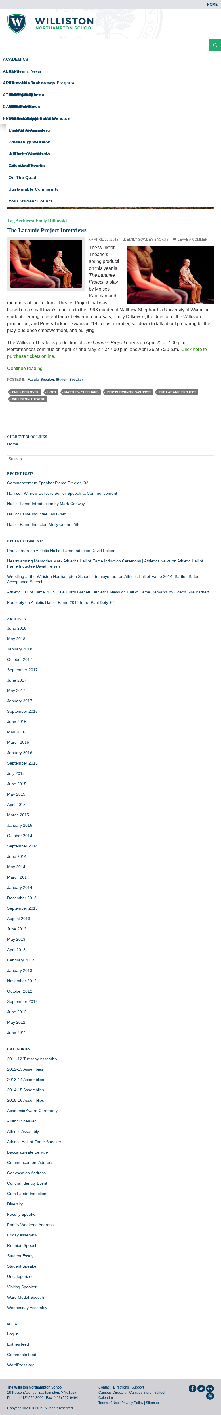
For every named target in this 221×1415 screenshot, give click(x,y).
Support (138, 1387)
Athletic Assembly (23, 1131)
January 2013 (19, 970)
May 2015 (16, 794)
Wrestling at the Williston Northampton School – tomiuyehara (62, 576)
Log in (12, 1333)
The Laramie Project (177, 392)
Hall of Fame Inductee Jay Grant (36, 514)
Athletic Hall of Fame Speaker (34, 1141)
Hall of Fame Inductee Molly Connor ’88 (43, 524)
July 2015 (16, 773)
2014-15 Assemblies (25, 1090)
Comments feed (21, 1354)
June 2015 (16, 784)
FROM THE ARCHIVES (25, 118)
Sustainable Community (34, 189)
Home (212, 5)
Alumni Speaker (21, 1121)
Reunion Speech (22, 1245)
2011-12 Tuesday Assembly (32, 1058)
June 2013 (16, 929)
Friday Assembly (22, 1235)
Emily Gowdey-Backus (148, 240)
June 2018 (16, 628)
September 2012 (22, 1001)
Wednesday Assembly (27, 1307)
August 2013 (18, 918)
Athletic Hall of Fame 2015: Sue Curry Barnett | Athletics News (63, 592)
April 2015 (16, 804)
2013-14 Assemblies (25, 1079)
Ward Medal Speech (25, 1297)
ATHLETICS (15, 94)
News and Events (27, 165)
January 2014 (19, 887)
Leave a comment (194, 240)
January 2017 (19, 701)
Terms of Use (108, 1403)
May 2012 (16, 1022)
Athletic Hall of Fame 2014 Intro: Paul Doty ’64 (73, 602)
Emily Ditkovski (25, 392)
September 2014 (22, 846)
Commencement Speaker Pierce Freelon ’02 (47, 483)
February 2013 (20, 960)
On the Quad (23, 177)
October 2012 (19, 991)
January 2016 (19, 752)
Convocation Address (26, 1173)
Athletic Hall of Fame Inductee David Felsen (75, 550)
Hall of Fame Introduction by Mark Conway (46, 503)
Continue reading (27, 368)
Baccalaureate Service (27, 1152)
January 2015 (19, 825)
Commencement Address (30, 1162)
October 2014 (19, 835)
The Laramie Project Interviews (47, 230)
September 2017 (22, 669)
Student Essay (20, 1255)
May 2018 (16, 638)
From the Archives (28, 130)
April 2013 (16, 949)
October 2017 (19, 659)
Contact (104, 1387)
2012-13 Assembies (25, 1069)
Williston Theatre (28, 399)
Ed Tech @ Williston (30, 142)
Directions (121, 1387)
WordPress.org (21, 1365)
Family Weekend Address (30, 1224)
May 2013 (16, 939)
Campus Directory (112, 1393)
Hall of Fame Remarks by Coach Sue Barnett (168, 592)
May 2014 (16, 866)
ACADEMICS (15, 59)
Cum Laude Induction (26, 1193)
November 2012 (22, 980)
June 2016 (16, 721)
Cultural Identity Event (27, 1183)
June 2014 (16, 856)
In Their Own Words (29, 153)
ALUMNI (11, 71)
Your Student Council (31, 201)
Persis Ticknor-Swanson (129, 392)
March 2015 (18, 815)
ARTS (8, 83)
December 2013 (22, 898)
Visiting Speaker (22, 1287)
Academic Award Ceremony (32, 1110)
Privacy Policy (132, 1403)
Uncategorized (20, 1276)
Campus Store (140, 1393)
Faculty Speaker (41, 380)
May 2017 (16, 690)
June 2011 (16, 1032)
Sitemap (152, 1403)
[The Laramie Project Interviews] (46, 263)
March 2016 (18, 742)
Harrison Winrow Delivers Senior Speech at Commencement (62, 493)
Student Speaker (69, 380)
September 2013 (22, 908)
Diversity (15, 1204)
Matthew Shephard (81, 392)
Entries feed (18, 1344)
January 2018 (19, 649)
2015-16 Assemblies (25, 1100)
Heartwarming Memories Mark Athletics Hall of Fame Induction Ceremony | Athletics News (89, 561)
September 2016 (22, 711)
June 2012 (16, 1012)
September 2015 (22, 763)
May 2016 (16, 732)
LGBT (51, 392)
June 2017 (16, 680)
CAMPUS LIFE (17, 106)
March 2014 (18, 877)
